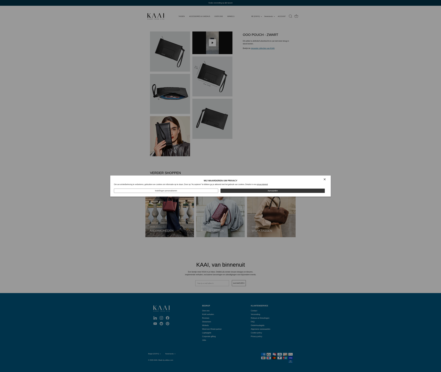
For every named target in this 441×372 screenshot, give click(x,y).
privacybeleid (262, 184)
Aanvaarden (273, 191)
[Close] (324, 179)
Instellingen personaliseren (166, 191)
